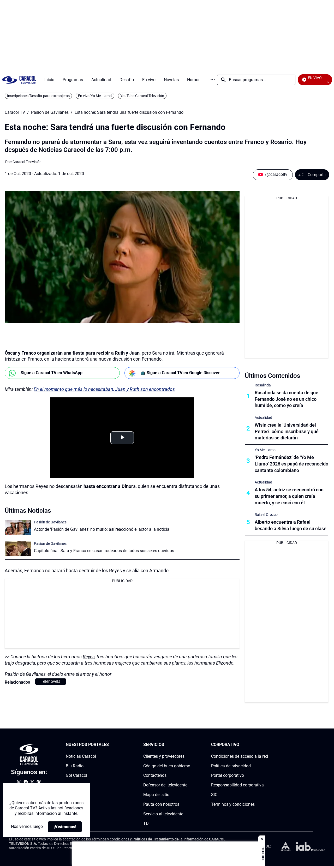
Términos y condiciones (233, 804)
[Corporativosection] (266, 745)
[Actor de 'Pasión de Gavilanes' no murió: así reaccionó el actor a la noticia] (18, 527)
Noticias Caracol (81, 756)
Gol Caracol (76, 775)
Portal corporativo (227, 775)
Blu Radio (75, 765)
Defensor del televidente (165, 785)
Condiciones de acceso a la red (239, 756)
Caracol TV (15, 112)
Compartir (317, 174)
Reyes (89, 656)
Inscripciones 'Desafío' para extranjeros (38, 96)
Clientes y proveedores (163, 756)
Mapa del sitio (156, 794)
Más (212, 79)
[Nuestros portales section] (110, 745)
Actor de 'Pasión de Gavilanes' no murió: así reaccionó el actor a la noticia (101, 529)
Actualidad (263, 417)
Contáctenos (154, 775)
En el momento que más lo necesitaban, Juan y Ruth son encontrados (104, 389)
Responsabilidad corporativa (237, 785)
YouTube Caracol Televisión (142, 96)
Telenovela (51, 681)
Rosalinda (263, 385)
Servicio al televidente (163, 813)
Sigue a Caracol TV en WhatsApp (51, 372)
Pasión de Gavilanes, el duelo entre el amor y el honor (58, 674)
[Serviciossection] (188, 745)
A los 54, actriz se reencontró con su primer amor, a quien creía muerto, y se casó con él (289, 496)
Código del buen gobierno (166, 765)
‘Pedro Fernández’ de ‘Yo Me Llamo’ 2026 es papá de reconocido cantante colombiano (291, 464)
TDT (147, 823)
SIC (214, 794)
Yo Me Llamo (265, 450)
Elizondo (225, 663)
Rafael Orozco (266, 514)
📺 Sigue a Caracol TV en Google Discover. (180, 372)
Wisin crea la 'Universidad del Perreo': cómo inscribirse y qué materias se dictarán (287, 431)
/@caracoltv (276, 174)
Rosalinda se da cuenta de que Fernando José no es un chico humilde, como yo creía (286, 399)
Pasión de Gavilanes (50, 112)
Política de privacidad (231, 765)
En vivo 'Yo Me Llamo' (95, 96)
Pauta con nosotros (161, 804)
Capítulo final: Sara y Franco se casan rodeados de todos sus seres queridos (104, 550)
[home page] (19, 80)
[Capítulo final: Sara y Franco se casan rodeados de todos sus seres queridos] (18, 548)
